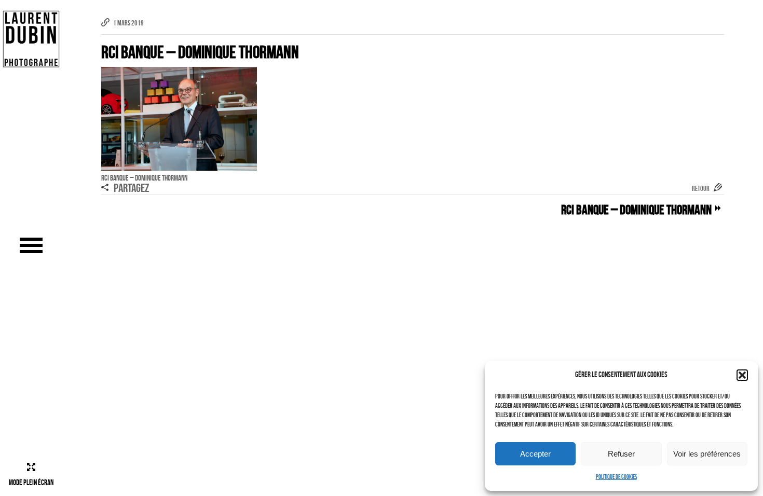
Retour (701, 188)
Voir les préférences (707, 453)
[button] (742, 375)
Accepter (535, 453)
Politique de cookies (616, 476)
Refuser (621, 453)
